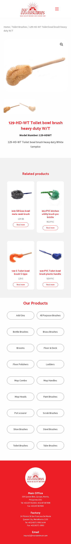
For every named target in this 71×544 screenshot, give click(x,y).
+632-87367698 (44, 503)
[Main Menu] (57, 9)
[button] (61, 44)
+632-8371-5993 (37, 525)
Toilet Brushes (19, 26)
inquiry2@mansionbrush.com (36, 535)
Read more (21, 224)
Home (7, 26)
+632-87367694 (37, 506)
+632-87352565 (30, 503)
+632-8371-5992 (35, 522)
